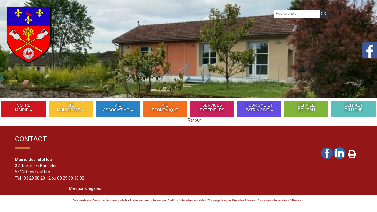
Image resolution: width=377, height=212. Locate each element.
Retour (194, 120)
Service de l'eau (306, 107)
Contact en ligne (354, 107)
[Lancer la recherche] (323, 14)
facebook (327, 153)
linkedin (339, 153)
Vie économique (165, 107)
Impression (352, 152)
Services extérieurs (212, 107)
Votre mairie (22, 107)
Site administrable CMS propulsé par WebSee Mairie (216, 200)
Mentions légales (85, 188)
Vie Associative (116, 107)
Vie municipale (68, 107)
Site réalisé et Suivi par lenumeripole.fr (100, 200)
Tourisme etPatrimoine (259, 107)
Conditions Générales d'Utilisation (280, 200)
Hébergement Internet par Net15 (153, 200)
